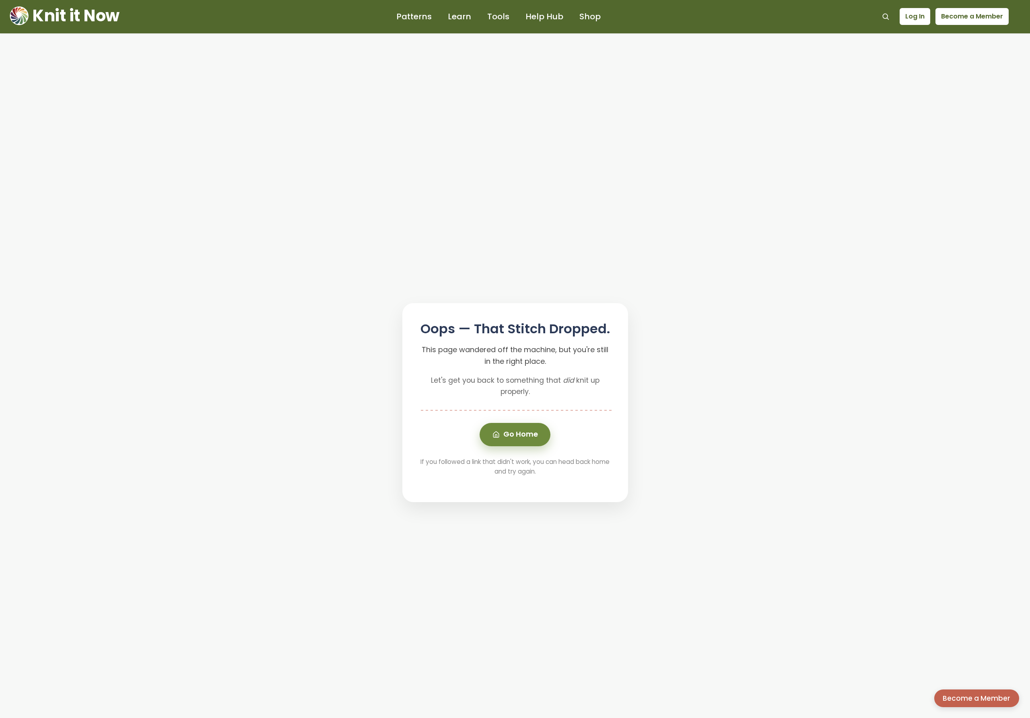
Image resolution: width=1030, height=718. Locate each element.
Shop (590, 16)
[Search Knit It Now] (886, 16)
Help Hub (544, 16)
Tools (498, 16)
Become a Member (972, 16)
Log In (915, 16)
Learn (459, 16)
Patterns (414, 16)
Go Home (520, 434)
